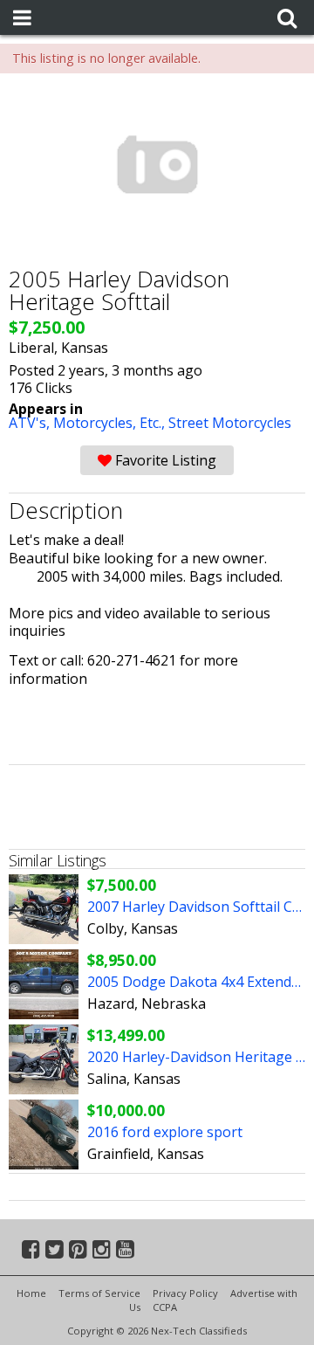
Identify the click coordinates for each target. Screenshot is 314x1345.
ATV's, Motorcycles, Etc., (88, 422)
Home (31, 1293)
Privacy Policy (185, 1293)
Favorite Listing (164, 460)
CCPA (165, 1307)
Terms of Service (99, 1293)
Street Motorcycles (229, 422)
